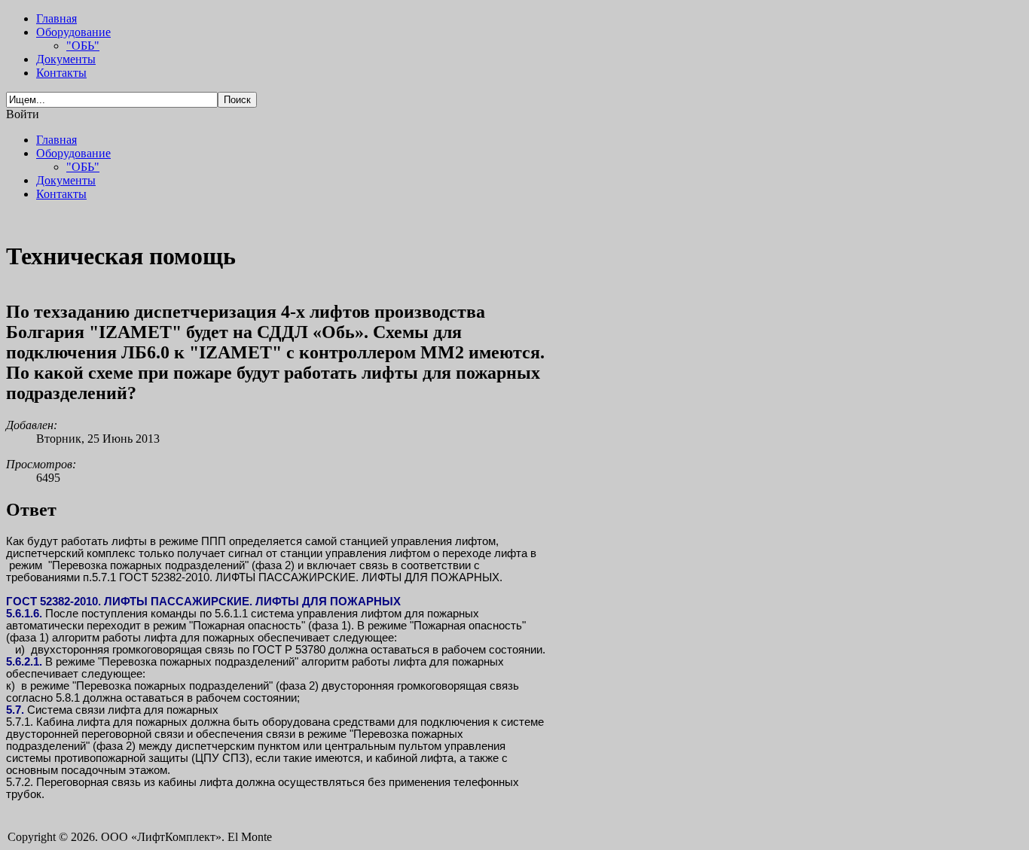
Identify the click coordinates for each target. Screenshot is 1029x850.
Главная (56, 18)
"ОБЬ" (82, 45)
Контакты (61, 72)
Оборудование (73, 32)
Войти (22, 114)
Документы (66, 59)
